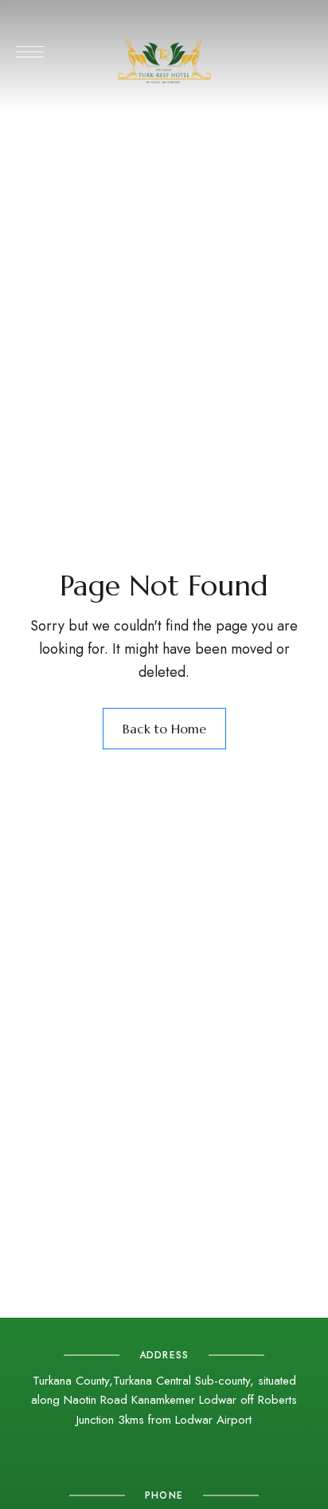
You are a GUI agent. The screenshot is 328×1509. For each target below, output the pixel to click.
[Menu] (30, 52)
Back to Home (164, 729)
